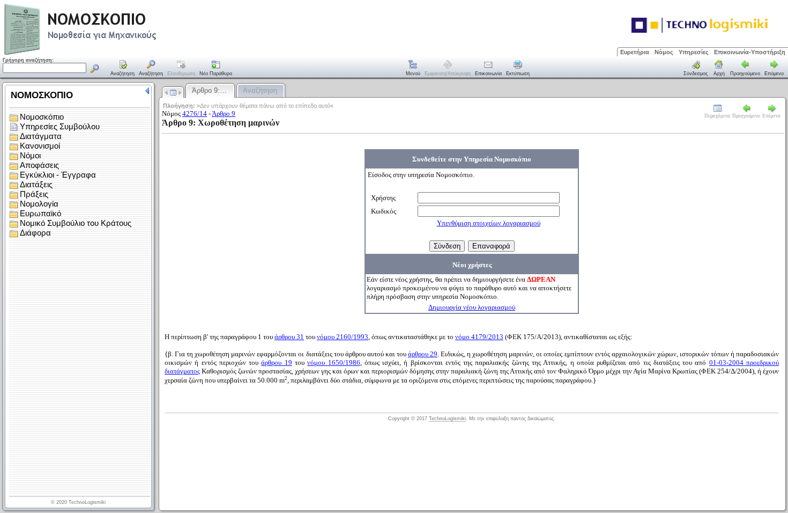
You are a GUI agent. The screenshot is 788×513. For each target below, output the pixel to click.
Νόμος (664, 52)
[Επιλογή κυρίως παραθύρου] (123, 68)
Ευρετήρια (634, 52)
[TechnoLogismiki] (122, 53)
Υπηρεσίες (694, 52)
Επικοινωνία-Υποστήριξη (749, 52)
